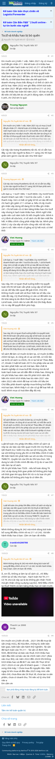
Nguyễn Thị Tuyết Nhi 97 (14, 39)
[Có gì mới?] (51, 3)
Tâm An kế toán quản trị (13, 710)
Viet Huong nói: (10, 328)
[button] (53, 756)
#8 (52, 553)
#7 (52, 495)
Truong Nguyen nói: (12, 179)
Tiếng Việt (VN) (10, 738)
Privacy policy (28, 742)
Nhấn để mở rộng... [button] (27, 144)
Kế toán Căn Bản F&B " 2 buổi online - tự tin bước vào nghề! (25, 24)
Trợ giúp (39, 742)
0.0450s (42, 754)
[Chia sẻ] (48, 56)
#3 (52, 173)
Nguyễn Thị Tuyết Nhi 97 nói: (15, 121)
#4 (52, 249)
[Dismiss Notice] (50, 11)
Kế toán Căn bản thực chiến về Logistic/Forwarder (21, 13)
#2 (52, 115)
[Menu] (4, 3)
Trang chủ (6, 745)
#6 (52, 409)
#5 (52, 323)
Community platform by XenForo (25, 750)
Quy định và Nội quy (11, 742)
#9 (52, 635)
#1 (52, 56)
